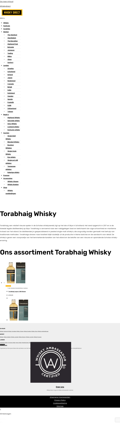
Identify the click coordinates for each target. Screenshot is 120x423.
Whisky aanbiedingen (11, 192)
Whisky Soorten (30, 337)
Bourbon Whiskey (10, 146)
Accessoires (7, 178)
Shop (5, 187)
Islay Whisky (12, 124)
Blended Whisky (13, 142)
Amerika (11, 68)
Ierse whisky (19, 342)
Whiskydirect (5, 6)
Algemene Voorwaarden (60, 397)
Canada (11, 84)
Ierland (10, 75)
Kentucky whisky (14, 130)
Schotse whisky (12, 342)
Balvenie (11, 47)
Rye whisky (12, 157)
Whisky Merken (7, 337)
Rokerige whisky (13, 172)
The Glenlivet (12, 35)
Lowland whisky (13, 127)
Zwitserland (12, 108)
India (9, 90)
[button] (48, 18)
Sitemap (60, 406)
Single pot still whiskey (12, 161)
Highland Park (13, 44)
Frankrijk (11, 102)
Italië (9, 105)
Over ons (60, 387)
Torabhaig (25, 288)
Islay (9, 288)
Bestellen (8, 286)
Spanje (10, 99)
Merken (6, 32)
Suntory (10, 62)
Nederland (11, 81)
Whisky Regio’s (22, 337)
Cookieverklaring (60, 403)
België (10, 87)
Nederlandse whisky (27, 342)
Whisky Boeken (13, 184)
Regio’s (6, 114)
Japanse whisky (4, 342)
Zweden (10, 96)
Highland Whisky (14, 118)
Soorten (6, 133)
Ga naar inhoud (6, 1)
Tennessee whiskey (10, 167)
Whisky (6, 23)
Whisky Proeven (37, 337)
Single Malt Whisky (11, 137)
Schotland (11, 72)
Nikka (10, 56)
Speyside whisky (14, 121)
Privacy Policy (60, 400)
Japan (10, 78)
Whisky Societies (12, 331)
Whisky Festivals (4, 331)
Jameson (11, 50)
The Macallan (13, 41)
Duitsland (11, 93)
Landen (6, 65)
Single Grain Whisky (11, 152)
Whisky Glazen (13, 181)
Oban (10, 59)
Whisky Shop (34, 331)
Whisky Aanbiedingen (43, 331)
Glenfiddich (12, 38)
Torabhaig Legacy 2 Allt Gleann (17, 291)
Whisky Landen (14, 337)
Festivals (6, 26)
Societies (6, 29)
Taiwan (10, 111)
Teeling (10, 53)
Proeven (6, 175)
